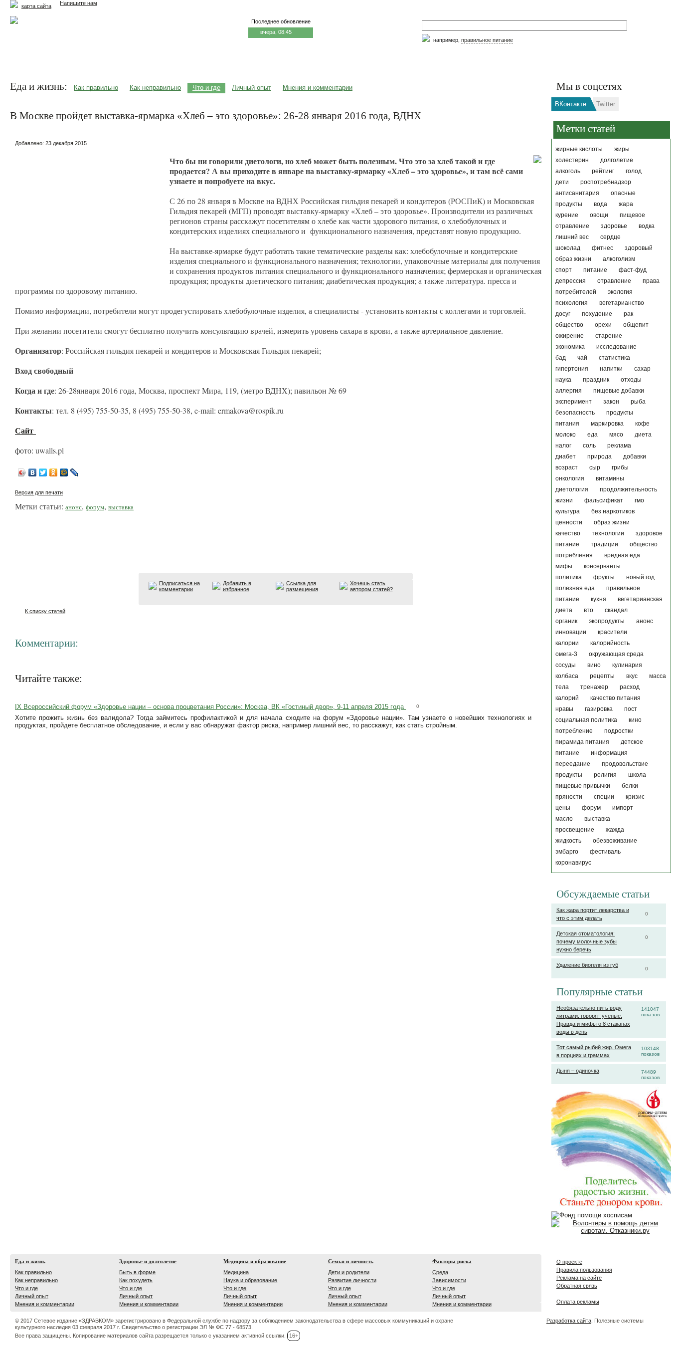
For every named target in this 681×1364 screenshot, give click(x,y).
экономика (570, 346)
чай (582, 357)
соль (589, 445)
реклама (619, 445)
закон (611, 401)
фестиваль (605, 851)
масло (564, 818)
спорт (563, 269)
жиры (622, 149)
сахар (642, 368)
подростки (619, 730)
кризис (635, 796)
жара (626, 204)
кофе (642, 423)
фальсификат (603, 500)
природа (599, 456)
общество (569, 324)
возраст (566, 467)
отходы (631, 379)
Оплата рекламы (577, 1302)
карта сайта (36, 6)
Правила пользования (584, 1270)
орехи (603, 324)
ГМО (639, 500)
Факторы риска (452, 1261)
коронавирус (573, 862)
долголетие (616, 160)
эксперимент (573, 401)
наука (563, 379)
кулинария (627, 665)
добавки (634, 456)
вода (600, 204)
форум (591, 807)
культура (567, 511)
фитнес (602, 247)
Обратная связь (576, 1286)
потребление (574, 730)
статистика (614, 357)
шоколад (567, 247)
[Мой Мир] (64, 472)
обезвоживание (615, 840)
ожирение (569, 335)
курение (566, 215)
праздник (596, 379)
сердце (610, 236)
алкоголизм (619, 258)
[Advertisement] (90, 212)
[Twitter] (43, 472)
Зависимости (449, 1280)
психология (571, 302)
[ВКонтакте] (32, 472)
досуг (562, 313)
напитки (611, 368)
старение (608, 335)
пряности (568, 796)
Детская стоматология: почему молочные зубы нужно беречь (586, 941)
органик (566, 621)
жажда (615, 829)
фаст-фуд (633, 269)
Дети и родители (348, 1272)
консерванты (602, 566)
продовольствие (625, 763)
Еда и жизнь (30, 1261)
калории (567, 643)
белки (630, 785)
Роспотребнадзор (605, 182)
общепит (636, 324)
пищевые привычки (582, 785)
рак (628, 313)
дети (562, 182)
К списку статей (45, 611)
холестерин (572, 160)
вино (594, 665)
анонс (644, 621)
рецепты (602, 676)
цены (562, 807)
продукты (568, 774)
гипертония (571, 368)
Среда (440, 1272)
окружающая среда (616, 654)
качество (567, 533)
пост (630, 708)
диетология (571, 489)
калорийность (610, 643)
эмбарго (566, 851)
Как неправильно (155, 87)
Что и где (206, 87)
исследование (616, 346)
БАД (560, 357)
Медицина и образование (254, 1261)
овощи (599, 215)
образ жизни (612, 522)
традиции (604, 544)
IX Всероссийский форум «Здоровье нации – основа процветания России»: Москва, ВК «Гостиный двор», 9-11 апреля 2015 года (210, 706)
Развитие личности (352, 1280)
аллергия (568, 390)
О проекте (569, 1262)
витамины (610, 478)
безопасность (575, 412)
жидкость (568, 840)
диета (643, 434)
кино (635, 719)
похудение (597, 313)
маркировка (607, 423)
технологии (608, 533)
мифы (563, 566)
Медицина (236, 1272)
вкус (632, 676)
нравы (564, 708)
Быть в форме (137, 1272)
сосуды (565, 665)
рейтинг (603, 171)
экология (620, 291)
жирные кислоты (579, 149)
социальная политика (586, 719)
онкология (569, 478)
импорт (622, 807)
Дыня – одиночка (577, 1071)
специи (604, 796)
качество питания (615, 697)
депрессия (570, 280)
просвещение (574, 829)
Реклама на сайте (579, 1278)
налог (563, 445)
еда (592, 434)
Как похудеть (136, 1280)
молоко (565, 434)
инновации (570, 632)
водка (647, 226)
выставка (597, 818)
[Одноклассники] (53, 472)
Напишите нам (78, 3)
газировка (599, 708)
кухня (598, 599)
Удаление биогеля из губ (587, 965)
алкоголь (567, 171)
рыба (638, 401)
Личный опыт (251, 87)
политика (568, 577)
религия (605, 774)
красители (612, 632)
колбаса (566, 676)
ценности (568, 522)
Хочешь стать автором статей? (371, 586)
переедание (572, 763)
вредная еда (622, 555)
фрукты (604, 577)
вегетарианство (621, 302)
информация (609, 752)
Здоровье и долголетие (147, 1261)
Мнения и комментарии (317, 87)
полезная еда (575, 588)
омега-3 (566, 654)
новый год (640, 577)
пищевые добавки (618, 390)
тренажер (594, 686)
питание (595, 269)
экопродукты (607, 621)
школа (637, 774)
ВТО (588, 610)
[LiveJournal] (74, 472)
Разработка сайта (568, 1321)
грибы (620, 467)
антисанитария (577, 193)
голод (634, 171)
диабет (565, 456)
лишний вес (572, 236)
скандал (616, 610)
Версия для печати (39, 492)
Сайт (25, 430)
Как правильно (96, 87)
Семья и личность (350, 1261)
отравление (614, 280)
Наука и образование (250, 1280)
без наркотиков (613, 511)
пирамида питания (582, 741)
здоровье (614, 226)
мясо (616, 434)
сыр (594, 467)
